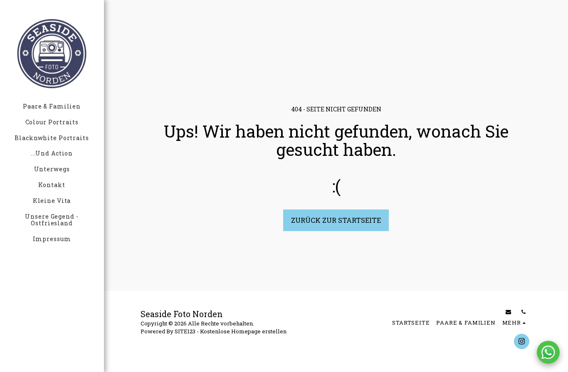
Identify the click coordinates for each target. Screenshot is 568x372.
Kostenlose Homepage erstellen (243, 331)
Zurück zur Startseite (336, 220)
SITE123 (185, 331)
